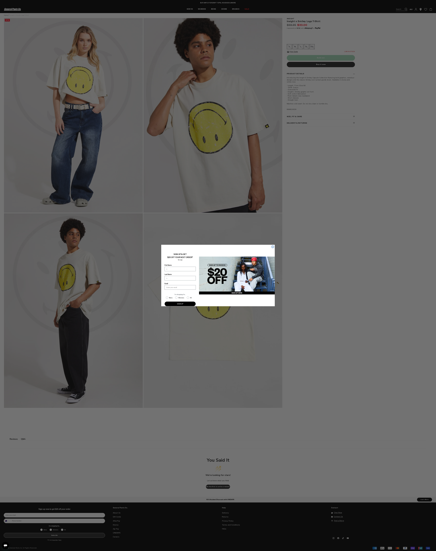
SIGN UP (180, 304)
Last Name (168, 274)
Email (166, 283)
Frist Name (168, 265)
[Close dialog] (273, 247)
